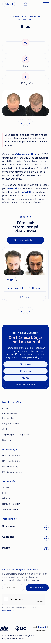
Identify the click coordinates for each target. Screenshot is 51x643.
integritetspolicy (9, 610)
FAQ (4, 493)
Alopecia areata (10, 509)
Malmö (25, 377)
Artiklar (6, 487)
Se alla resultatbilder (25, 240)
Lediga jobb (8, 418)
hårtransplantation (25, 154)
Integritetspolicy (10, 423)
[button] (21, 122)
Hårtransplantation (11, 455)
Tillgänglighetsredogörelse (15, 434)
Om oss (6, 408)
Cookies (6, 429)
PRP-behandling (10, 466)
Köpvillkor (7, 440)
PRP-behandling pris (12, 472)
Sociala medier (9, 414)
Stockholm (25, 364)
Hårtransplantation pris (13, 461)
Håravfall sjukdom (11, 504)
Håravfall (6, 498)
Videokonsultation (25, 384)
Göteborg (25, 371)
